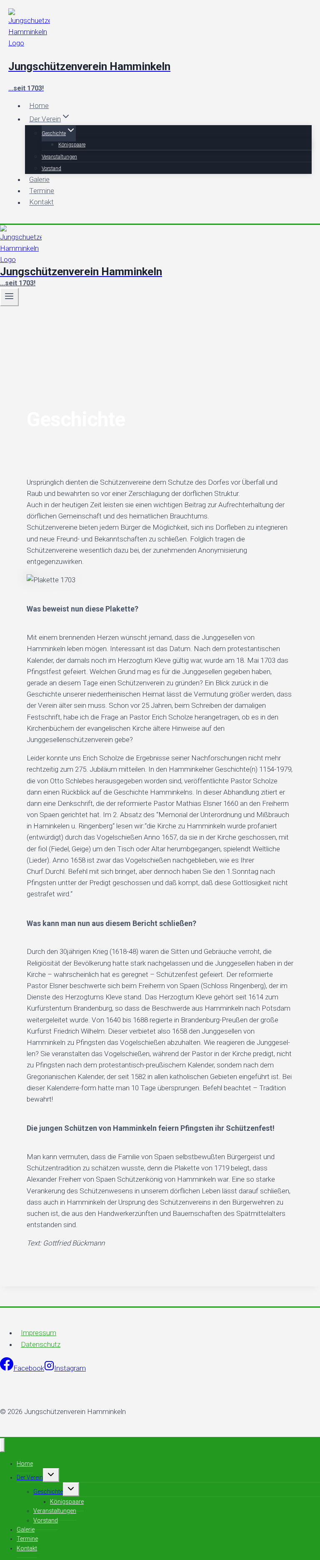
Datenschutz (40, 1344)
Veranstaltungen (59, 157)
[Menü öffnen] (9, 297)
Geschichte (48, 1491)
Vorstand (51, 168)
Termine (41, 190)
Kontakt (41, 202)
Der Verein (30, 1477)
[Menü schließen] (2, 1445)
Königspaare (71, 145)
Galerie (39, 179)
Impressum (38, 1333)
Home (39, 105)
